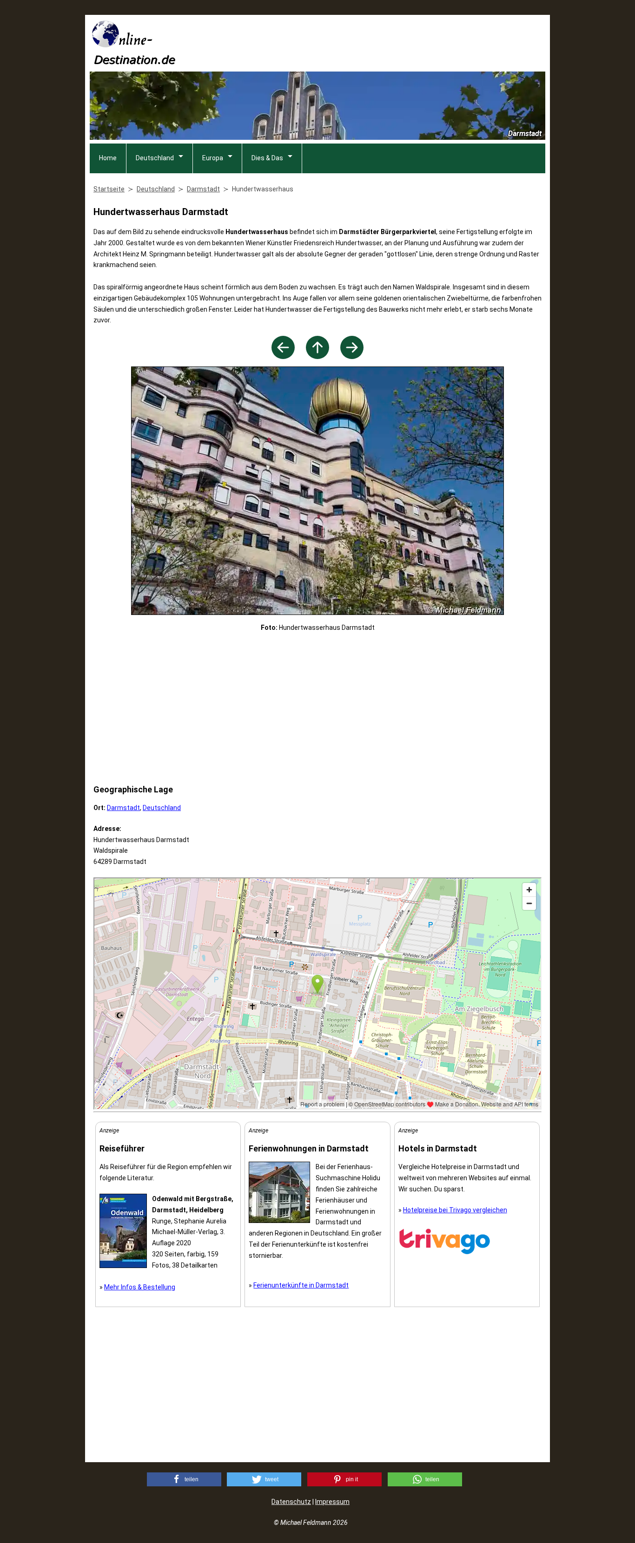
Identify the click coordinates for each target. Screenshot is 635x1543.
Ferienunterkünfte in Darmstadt (301, 1285)
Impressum (332, 1501)
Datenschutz (291, 1501)
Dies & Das (267, 158)
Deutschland (155, 158)
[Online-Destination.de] (134, 61)
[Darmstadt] (317, 356)
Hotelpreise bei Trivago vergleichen (455, 1210)
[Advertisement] (376, 42)
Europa (212, 158)
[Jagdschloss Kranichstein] (352, 356)
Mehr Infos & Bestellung (139, 1287)
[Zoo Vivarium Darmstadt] (283, 356)
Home (108, 158)
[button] (184, 1479)
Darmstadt (123, 807)
